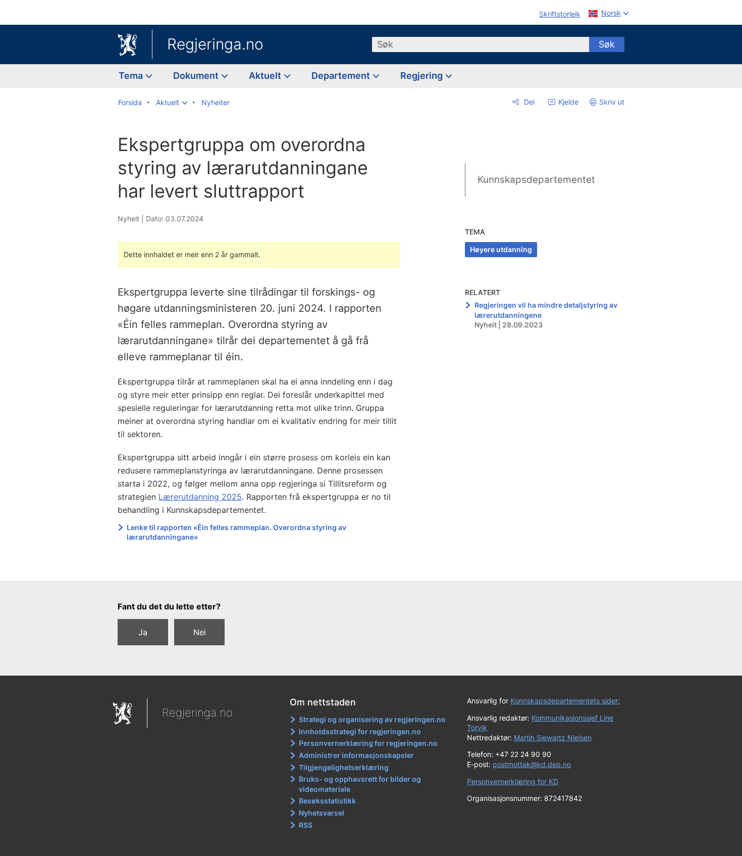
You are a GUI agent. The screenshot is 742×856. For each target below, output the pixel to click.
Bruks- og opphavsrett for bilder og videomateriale (360, 784)
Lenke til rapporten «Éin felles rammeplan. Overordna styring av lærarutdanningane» (236, 532)
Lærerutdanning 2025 (200, 497)
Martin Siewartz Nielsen (553, 737)
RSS (305, 825)
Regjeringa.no (215, 44)
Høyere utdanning (501, 249)
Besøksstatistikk (327, 800)
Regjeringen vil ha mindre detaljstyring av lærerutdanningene (545, 310)
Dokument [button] (197, 75)
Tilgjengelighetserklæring (344, 767)
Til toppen (264, 566)
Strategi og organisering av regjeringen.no (372, 719)
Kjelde (567, 102)
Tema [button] (132, 75)
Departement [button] (341, 75)
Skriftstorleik (559, 14)
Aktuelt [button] (266, 75)
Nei (199, 632)
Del (528, 102)
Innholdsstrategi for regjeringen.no (360, 731)
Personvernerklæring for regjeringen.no (368, 743)
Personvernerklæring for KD (512, 781)
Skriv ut (611, 102)
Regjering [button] (422, 75)
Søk (607, 44)
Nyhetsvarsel (321, 813)
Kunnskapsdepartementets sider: (565, 700)
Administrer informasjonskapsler (356, 755)
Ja (142, 632)
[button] (171, 103)
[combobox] (480, 44)
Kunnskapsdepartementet (536, 179)
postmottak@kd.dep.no (532, 764)
